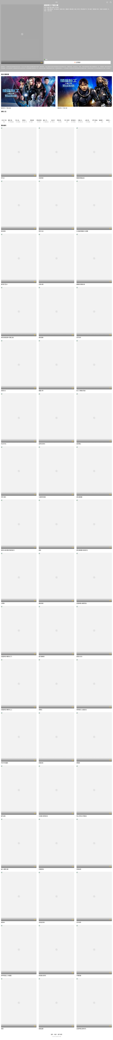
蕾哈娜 (67, 9)
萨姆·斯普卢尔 (84, 9)
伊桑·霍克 (71, 9)
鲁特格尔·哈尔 (96, 9)
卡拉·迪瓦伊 (56, 9)
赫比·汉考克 (77, 9)
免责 (55, 1034)
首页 (52, 1034)
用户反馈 (60, 1034)
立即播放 (77, 62)
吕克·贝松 (49, 10)
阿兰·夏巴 (90, 9)
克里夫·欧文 (62, 9)
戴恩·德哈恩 (50, 9)
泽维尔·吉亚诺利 (103, 9)
